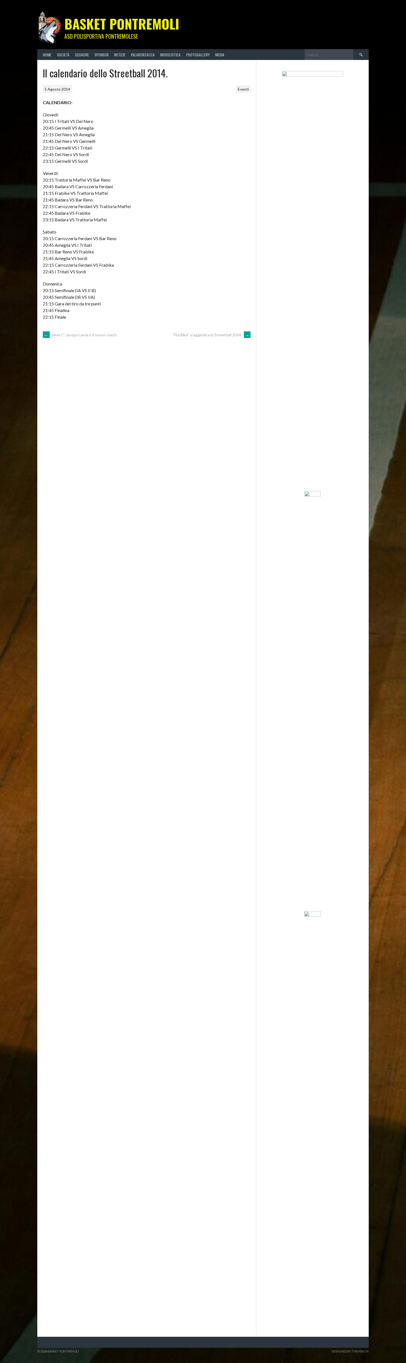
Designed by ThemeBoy (350, 1351)
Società (63, 54)
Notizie (119, 54)
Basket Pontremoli (121, 23)
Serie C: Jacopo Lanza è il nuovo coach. (80, 334)
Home (47, 54)
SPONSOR (101, 54)
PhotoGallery (198, 54)
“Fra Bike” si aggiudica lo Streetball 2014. (211, 334)
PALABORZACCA (143, 54)
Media (219, 54)
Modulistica (170, 54)
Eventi (243, 89)
